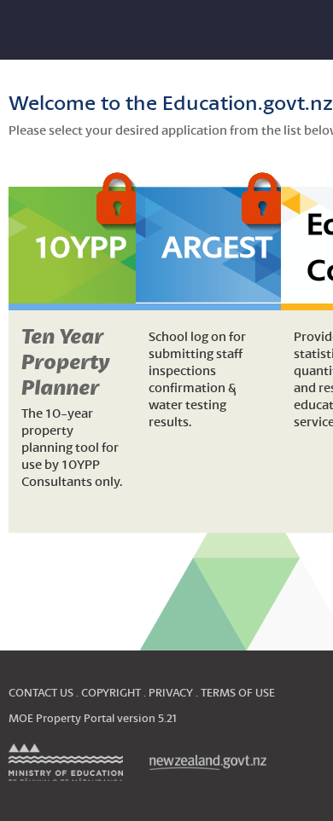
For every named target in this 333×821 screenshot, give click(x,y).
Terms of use (238, 692)
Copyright (111, 692)
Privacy (171, 692)
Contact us (41, 692)
